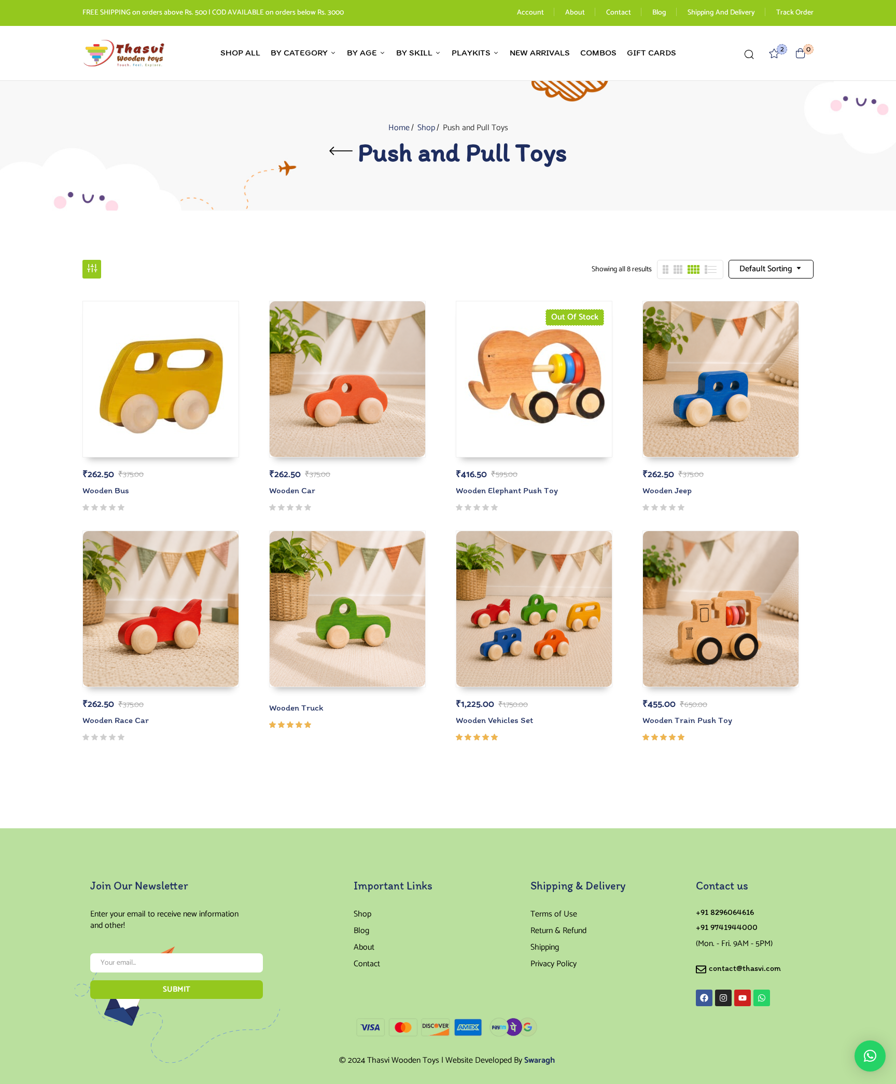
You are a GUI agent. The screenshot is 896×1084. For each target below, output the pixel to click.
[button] (800, 53)
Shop (426, 128)
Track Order (795, 13)
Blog (659, 13)
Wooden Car (292, 490)
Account (530, 13)
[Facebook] (704, 998)
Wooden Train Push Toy (687, 720)
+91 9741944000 (727, 927)
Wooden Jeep (667, 490)
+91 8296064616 (725, 912)
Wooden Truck (296, 707)
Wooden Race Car (115, 720)
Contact (618, 13)
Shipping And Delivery (721, 13)
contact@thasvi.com (745, 968)
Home (399, 128)
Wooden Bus (105, 490)
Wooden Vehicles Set (494, 720)
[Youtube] (742, 998)
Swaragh (539, 1060)
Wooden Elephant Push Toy (507, 490)
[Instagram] (723, 998)
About (575, 13)
